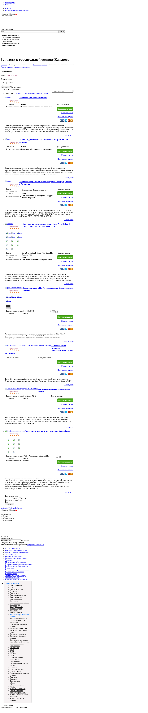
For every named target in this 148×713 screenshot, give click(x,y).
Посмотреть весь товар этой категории (15, 67)
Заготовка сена (10, 554)
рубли (12, 75)
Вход (7, 5)
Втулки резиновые (17, 589)
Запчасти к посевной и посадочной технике (18, 619)
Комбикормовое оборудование (16, 566)
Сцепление (14, 679)
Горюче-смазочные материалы (16, 580)
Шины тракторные (17, 685)
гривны (3, 75)
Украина (22, 498)
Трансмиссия (15, 681)
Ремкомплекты (15, 671)
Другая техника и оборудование (17, 552)
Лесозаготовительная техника (16, 558)
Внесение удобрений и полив (16, 550)
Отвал (12, 655)
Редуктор (13, 667)
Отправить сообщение (35, 545)
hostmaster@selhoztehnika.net (8, 17)
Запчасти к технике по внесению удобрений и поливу (18, 630)
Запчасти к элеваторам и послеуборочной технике (19, 641)
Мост (12, 652)
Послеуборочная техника (14, 572)
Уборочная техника (12, 578)
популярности (18, 93)
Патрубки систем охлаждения (16, 658)
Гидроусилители (16, 597)
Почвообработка (11, 574)
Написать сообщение (65, 117)
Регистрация (10, 3)
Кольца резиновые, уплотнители (17, 645)
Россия (14, 498)
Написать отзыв (67, 113)
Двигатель (14, 601)
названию (31, 93)
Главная (8, 8)
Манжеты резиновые (17, 689)
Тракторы (8, 560)
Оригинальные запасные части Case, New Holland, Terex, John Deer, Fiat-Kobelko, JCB (46, 225)
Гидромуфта (14, 593)
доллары (8, 75)
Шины (12, 683)
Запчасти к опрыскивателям (16, 612)
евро (16, 75)
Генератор (13, 591)
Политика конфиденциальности (17, 10)
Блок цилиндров (16, 585)
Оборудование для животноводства (18, 564)
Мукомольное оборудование (15, 562)
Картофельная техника (13, 556)
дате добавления (42, 93)
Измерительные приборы (19, 603)
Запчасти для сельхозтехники (33, 98)
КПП (12, 650)
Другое (12, 687)
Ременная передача (17, 669)
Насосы (13, 654)
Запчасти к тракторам (18, 634)
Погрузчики (9, 568)
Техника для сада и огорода (15, 576)
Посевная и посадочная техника (17, 570)
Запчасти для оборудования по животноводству (16, 607)
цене (25, 93)
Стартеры (13, 677)
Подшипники (15, 661)
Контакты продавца (65, 109)
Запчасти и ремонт (40, 65)
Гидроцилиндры (16, 599)
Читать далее (68, 135)
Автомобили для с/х (12, 548)
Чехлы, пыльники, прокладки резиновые (18, 692)
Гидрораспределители (18, 595)
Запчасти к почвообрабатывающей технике (18, 624)
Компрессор (14, 648)
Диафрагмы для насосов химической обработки (47, 431)
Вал (11, 587)
